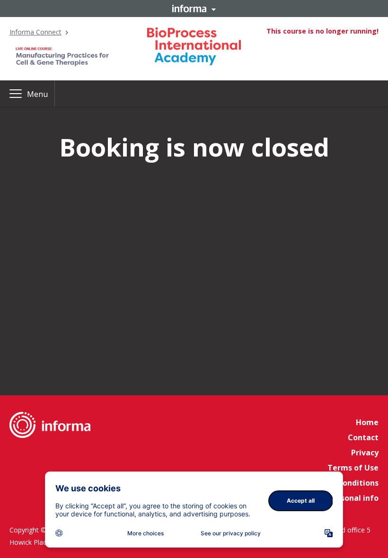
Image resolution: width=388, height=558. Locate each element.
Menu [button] (37, 94)
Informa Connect (35, 31)
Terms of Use (353, 467)
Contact (363, 437)
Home (367, 422)
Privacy (365, 452)
